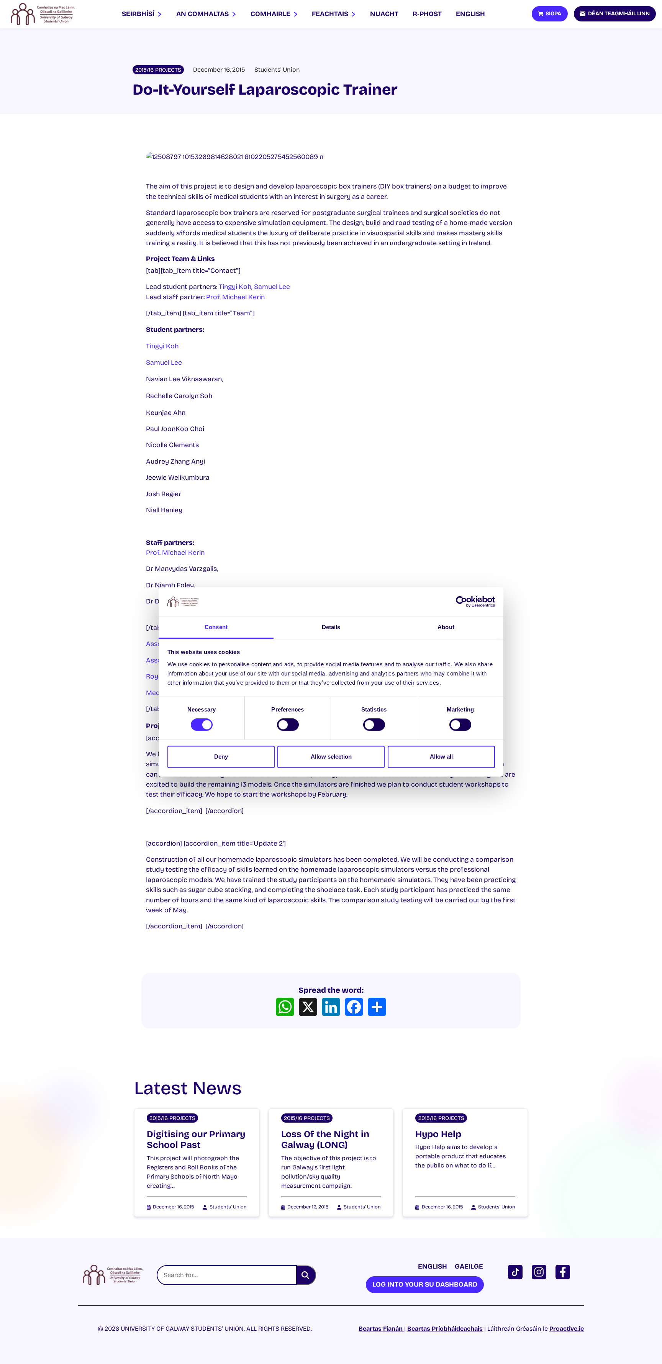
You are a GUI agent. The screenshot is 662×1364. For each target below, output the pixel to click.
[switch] (288, 725)
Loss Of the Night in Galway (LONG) (325, 1140)
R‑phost (427, 14)
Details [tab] (331, 627)
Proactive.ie (566, 1328)
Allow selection (331, 756)
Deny (221, 756)
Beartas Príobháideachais (445, 1328)
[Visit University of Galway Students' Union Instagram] (540, 1271)
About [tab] (446, 627)
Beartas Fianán (381, 1328)
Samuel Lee (272, 287)
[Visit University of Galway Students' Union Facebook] (564, 1271)
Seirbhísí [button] (139, 14)
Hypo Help (438, 1134)
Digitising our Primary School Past (196, 1140)
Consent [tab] (216, 627)
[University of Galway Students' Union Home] (43, 14)
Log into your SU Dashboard (424, 1284)
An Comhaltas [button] (203, 14)
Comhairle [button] (271, 14)
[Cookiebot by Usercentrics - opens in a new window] (461, 602)
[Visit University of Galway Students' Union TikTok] (517, 1271)
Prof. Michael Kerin (235, 297)
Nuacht (384, 14)
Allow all (441, 756)
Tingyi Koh (235, 287)
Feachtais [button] (331, 14)
